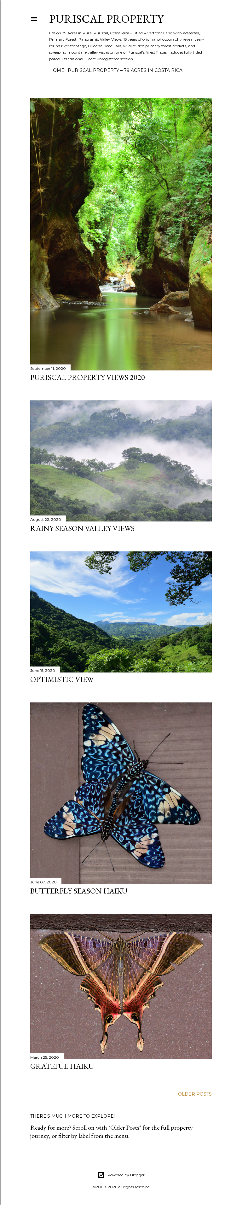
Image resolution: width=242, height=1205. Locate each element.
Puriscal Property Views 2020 (87, 377)
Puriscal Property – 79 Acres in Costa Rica (125, 70)
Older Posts (195, 1094)
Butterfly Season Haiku (78, 891)
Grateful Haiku (62, 1066)
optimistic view (62, 679)
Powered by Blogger (126, 1175)
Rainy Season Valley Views (82, 528)
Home (56, 70)
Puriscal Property (106, 18)
